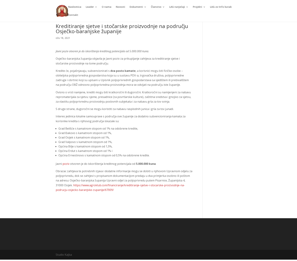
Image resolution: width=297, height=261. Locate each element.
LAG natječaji (177, 7)
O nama (106, 7)
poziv (66, 164)
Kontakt (73, 15)
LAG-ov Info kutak (221, 7)
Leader (90, 7)
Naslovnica (74, 7)
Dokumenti (136, 7)
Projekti (197, 7)
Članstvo (156, 7)
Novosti (120, 7)
